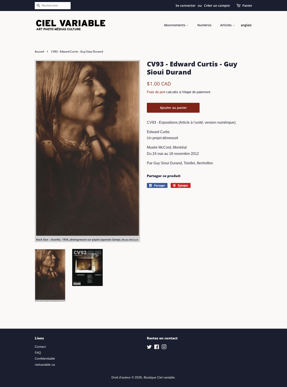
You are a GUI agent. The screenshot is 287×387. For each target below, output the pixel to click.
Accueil (39, 51)
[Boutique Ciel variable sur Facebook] (156, 348)
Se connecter (186, 5)
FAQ (38, 352)
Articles (226, 25)
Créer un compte (217, 5)
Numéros (204, 25)
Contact (40, 346)
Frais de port (156, 92)
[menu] (246, 25)
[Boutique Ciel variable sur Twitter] (149, 348)
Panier (247, 5)
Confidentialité (45, 358)
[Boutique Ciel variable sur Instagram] (163, 348)
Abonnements (175, 25)
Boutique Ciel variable (159, 377)
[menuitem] (246, 25)
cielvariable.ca (45, 364)
